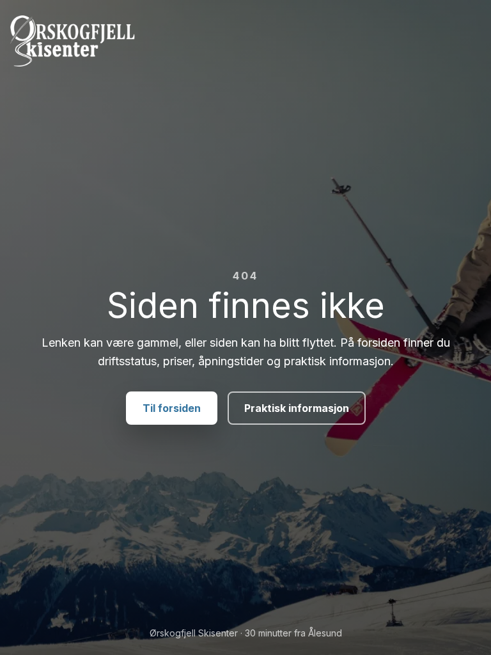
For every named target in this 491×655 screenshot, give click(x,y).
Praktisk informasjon (296, 408)
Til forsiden (172, 408)
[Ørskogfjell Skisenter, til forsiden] (245, 41)
